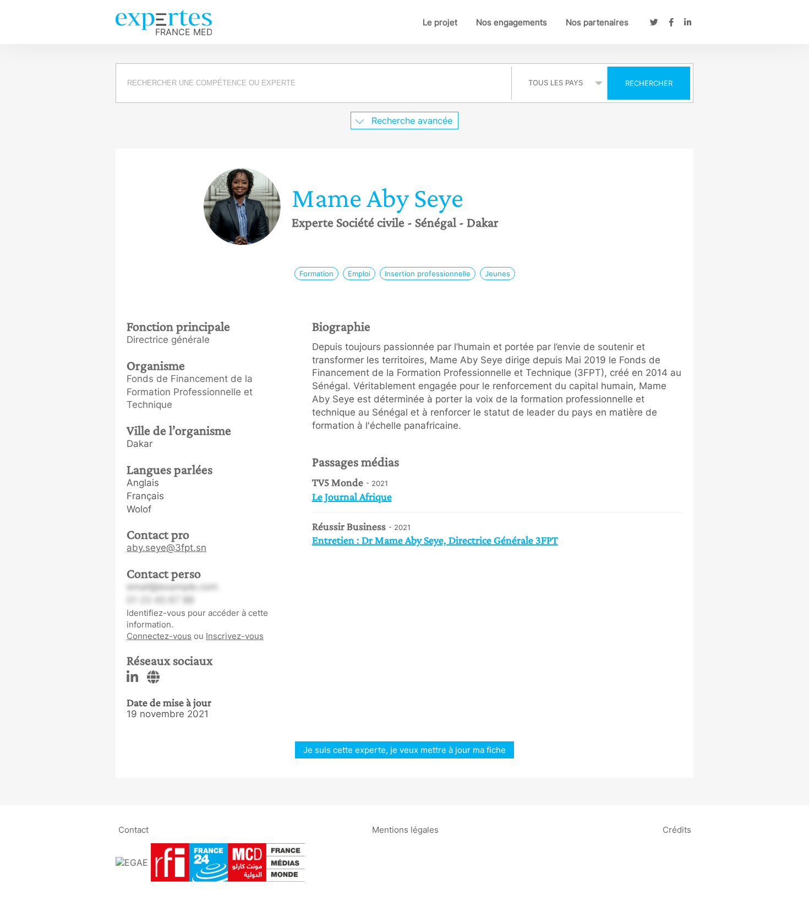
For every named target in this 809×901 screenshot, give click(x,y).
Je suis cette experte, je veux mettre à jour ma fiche (404, 750)
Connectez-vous (159, 636)
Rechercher (649, 83)
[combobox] (315, 83)
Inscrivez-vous (235, 636)
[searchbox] (313, 83)
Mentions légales (405, 829)
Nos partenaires (597, 22)
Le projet (440, 22)
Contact (133, 829)
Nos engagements (511, 22)
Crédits (677, 829)
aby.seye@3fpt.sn (166, 547)
